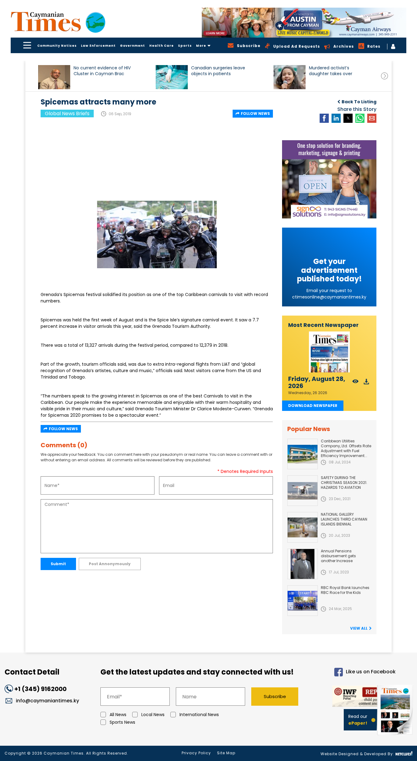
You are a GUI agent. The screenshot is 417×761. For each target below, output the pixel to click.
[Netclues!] (403, 753)
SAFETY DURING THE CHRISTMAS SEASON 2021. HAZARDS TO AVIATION (344, 482)
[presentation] (384, 75)
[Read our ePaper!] (395, 736)
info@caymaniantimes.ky (47, 700)
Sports (185, 45)
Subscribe (275, 696)
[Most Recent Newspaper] (329, 352)
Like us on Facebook (371, 671)
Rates (373, 46)
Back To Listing (359, 102)
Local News (153, 715)
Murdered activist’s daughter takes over (330, 71)
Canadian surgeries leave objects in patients (218, 71)
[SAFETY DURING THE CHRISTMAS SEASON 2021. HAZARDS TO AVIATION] (302, 491)
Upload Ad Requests (296, 46)
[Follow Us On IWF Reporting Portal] (352, 697)
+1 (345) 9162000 (40, 689)
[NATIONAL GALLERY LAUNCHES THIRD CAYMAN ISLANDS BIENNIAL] (302, 527)
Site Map (226, 753)
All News (118, 715)
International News (199, 715)
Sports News (122, 722)
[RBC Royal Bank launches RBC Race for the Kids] (302, 601)
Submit (58, 563)
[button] (54, 77)
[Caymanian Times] (58, 21)
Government (132, 45)
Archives (343, 46)
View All (359, 628)
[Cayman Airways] (304, 23)
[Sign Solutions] (329, 179)
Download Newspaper (312, 405)
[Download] (366, 383)
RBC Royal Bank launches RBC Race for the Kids (345, 590)
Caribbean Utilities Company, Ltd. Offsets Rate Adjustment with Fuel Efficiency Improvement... (346, 448)
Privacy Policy (196, 753)
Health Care (161, 45)
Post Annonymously (110, 563)
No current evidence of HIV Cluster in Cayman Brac (102, 71)
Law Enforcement (98, 45)
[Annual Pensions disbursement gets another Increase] (302, 564)
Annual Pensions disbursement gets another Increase (338, 555)
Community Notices (57, 45)
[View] (355, 383)
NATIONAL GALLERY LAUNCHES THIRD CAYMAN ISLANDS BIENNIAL (344, 519)
